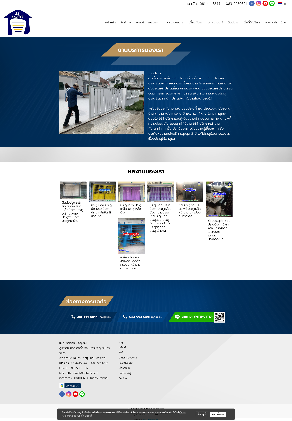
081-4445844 (210, 3)
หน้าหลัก (110, 22)
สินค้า (124, 22)
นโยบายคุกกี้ (86, 415)
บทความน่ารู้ (215, 22)
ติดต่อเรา (233, 22)
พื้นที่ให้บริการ (252, 22)
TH (284, 4)
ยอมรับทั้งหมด (218, 414)
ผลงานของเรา (175, 22)
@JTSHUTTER (79, 368)
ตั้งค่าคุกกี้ (202, 414)
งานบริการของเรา (147, 22)
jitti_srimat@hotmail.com (82, 373)
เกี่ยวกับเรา (196, 22)
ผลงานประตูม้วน (275, 22)
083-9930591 (236, 3)
